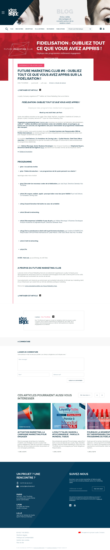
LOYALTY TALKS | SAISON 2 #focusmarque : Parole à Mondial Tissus (65, 434)
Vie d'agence (50, 29)
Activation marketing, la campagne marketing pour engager (32, 434)
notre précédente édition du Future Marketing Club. (41, 286)
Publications (60, 29)
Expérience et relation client (31, 65)
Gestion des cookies (22, 540)
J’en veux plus (85, 395)
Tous (11, 29)
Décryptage (29, 29)
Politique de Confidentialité (24, 537)
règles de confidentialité (39, 547)
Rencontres (19, 29)
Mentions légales (21, 535)
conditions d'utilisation (52, 547)
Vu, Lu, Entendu (39, 29)
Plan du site (20, 542)
